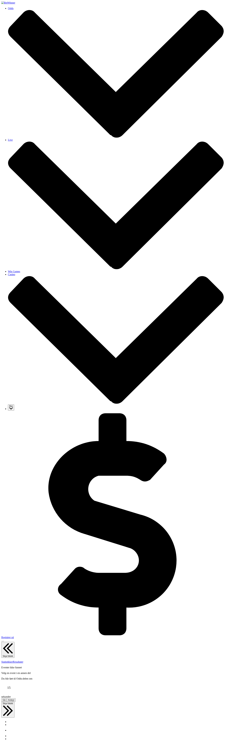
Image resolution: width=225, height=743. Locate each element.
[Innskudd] (112, 634)
